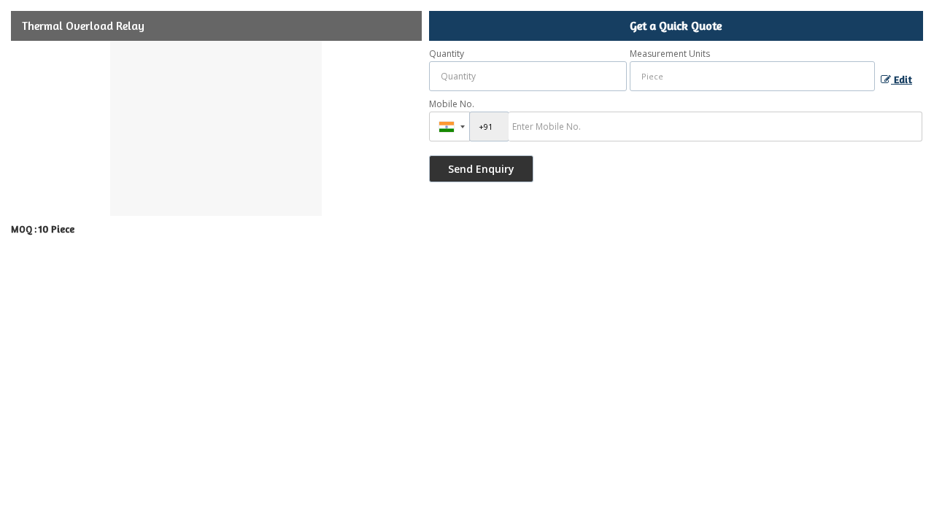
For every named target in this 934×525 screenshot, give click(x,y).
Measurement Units (670, 53)
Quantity (446, 53)
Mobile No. (451, 104)
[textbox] (753, 76)
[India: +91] (449, 126)
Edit (901, 79)
